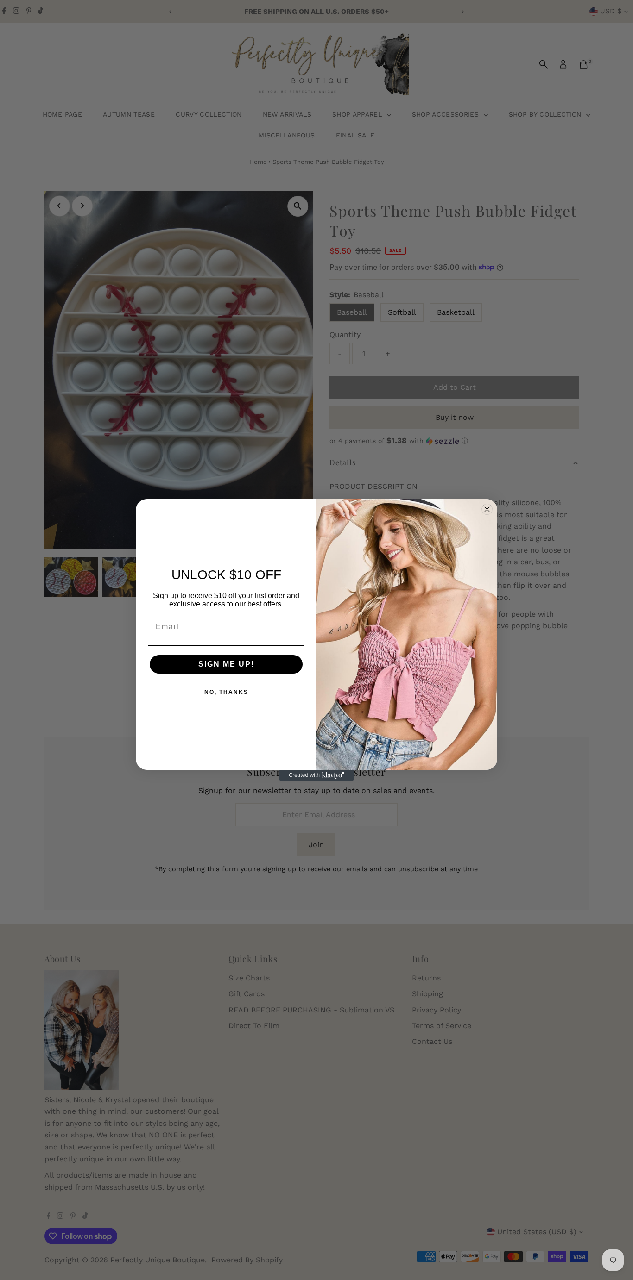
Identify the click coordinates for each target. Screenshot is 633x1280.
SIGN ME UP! (226, 664)
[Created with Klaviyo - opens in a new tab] (316, 775)
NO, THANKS (226, 692)
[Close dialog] (487, 509)
